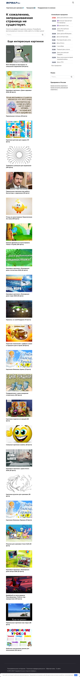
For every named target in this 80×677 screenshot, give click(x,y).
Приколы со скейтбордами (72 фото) (18, 320)
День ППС (60, 62)
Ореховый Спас (63, 25)
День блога (60, 43)
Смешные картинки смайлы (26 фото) (19, 444)
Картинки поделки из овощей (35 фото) (17, 419)
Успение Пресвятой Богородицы (64, 21)
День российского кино (64, 17)
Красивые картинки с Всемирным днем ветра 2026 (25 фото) (17, 570)
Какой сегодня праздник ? (59, 85)
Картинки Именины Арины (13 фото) (18, 369)
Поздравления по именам (46, 8)
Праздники (30, 8)
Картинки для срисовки (14, 8)
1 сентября (60, 46)
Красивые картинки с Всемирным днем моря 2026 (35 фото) (17, 295)
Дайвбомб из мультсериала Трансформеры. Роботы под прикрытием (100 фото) (15, 597)
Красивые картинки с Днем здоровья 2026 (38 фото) (18, 91)
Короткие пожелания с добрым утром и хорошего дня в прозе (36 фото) (19, 344)
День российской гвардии (63, 53)
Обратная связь (50, 668)
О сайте (58, 668)
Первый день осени (63, 49)
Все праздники (56, 65)
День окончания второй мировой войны (65, 58)
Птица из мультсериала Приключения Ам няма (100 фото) (19, 217)
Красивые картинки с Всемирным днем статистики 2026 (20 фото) (17, 269)
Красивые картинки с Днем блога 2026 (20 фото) (17, 469)
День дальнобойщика (64, 33)
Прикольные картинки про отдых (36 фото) (18, 623)
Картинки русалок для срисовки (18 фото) (18, 495)
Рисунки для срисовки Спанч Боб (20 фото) (18, 544)
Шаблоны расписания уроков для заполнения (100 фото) (17, 649)
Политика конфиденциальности (35, 668)
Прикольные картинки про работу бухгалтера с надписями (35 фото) (18, 192)
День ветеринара (62, 36)
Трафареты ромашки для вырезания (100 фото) (18, 166)
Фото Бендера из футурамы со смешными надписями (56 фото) (17, 65)
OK (76, 675)
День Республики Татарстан (63, 29)
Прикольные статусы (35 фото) (16, 116)
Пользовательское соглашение (16, 668)
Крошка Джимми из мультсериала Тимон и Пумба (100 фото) (18, 243)
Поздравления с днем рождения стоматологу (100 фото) (17, 394)
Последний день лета (64, 40)
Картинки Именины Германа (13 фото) (19, 520)
